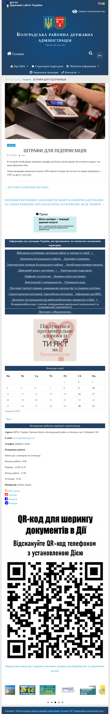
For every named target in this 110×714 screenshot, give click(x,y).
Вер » (9, 419)
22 (65, 400)
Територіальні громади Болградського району (35, 264)
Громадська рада (74, 282)
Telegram (12, 503)
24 (93, 400)
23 (79, 400)
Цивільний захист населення (36, 270)
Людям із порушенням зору (91, 11)
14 (50, 394)
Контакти (70, 72)
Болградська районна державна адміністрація (55, 37)
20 (36, 400)
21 (50, 400)
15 (65, 394)
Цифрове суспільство (38, 276)
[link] (24, 438)
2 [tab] (51, 702)
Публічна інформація (83, 66)
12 (22, 394)
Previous (7, 691)
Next (101, 691)
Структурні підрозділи (49, 66)
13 (36, 394)
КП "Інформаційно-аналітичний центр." (87, 711)
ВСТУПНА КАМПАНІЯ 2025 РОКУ (27, 187)
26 (22, 406)
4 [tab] (58, 702)
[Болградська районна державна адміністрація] (15, 53)
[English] (99, 3)
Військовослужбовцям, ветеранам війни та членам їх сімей (53, 252)
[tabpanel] (15, 691)
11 (7, 394)
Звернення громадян (45, 72)
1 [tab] (48, 702)
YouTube (12, 495)
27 (36, 406)
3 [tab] (55, 702)
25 (7, 406)
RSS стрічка (14, 491)
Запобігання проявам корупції (84, 264)
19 (22, 400)
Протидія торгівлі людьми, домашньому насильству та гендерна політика (55, 288)
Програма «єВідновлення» (55, 311)
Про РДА (19, 66)
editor (23, 155)
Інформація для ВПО (88, 293)
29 (65, 406)
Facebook (12, 499)
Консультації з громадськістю (43, 282)
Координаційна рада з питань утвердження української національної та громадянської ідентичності (55, 306)
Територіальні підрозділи (76, 270)
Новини (27, 79)
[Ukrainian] (103, 3)
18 (7, 400)
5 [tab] (62, 702)
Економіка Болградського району (40, 258)
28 (50, 406)
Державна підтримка (77, 258)
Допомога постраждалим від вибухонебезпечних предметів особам (53, 299)
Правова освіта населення (69, 276)
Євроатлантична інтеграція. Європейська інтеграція (41, 293)
